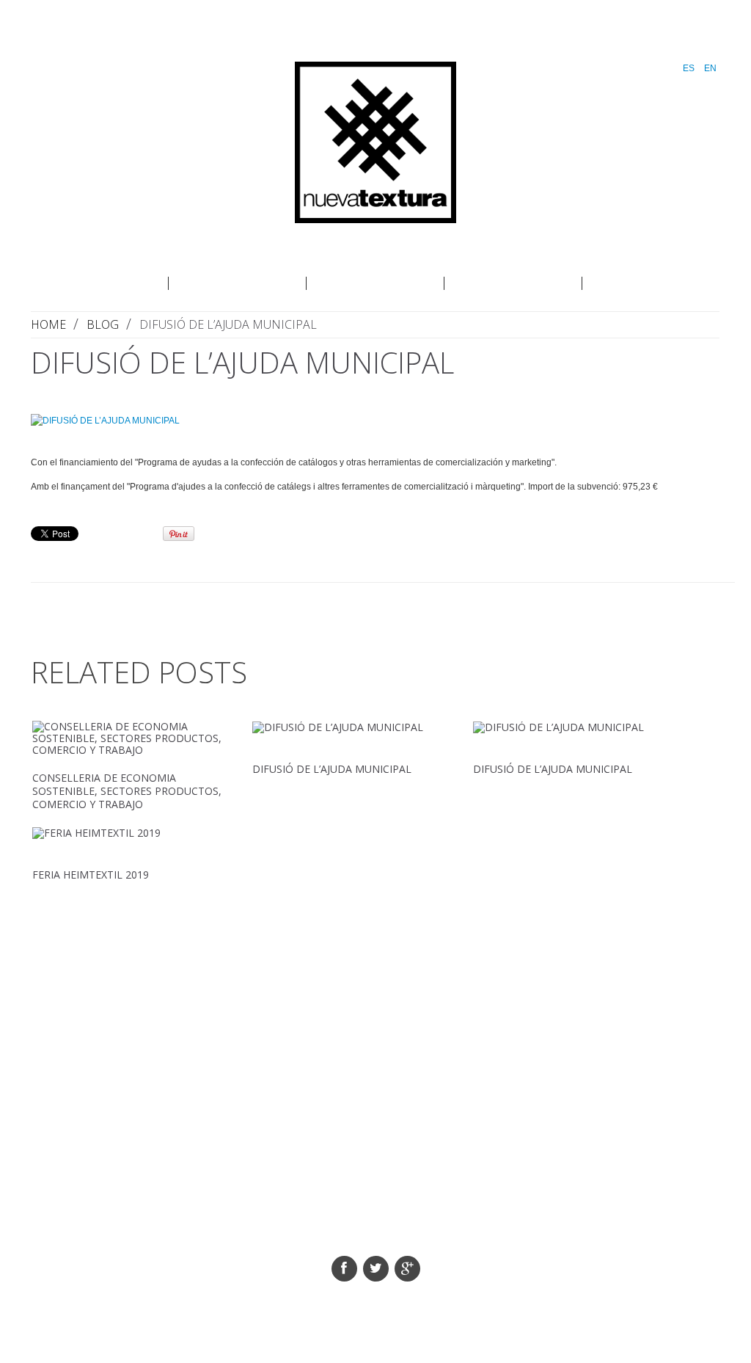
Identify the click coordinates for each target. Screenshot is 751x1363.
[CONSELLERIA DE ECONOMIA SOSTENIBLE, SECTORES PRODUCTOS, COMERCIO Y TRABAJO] (128, 738)
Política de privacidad (393, 1239)
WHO (99, 283)
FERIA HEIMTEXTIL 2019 (90, 875)
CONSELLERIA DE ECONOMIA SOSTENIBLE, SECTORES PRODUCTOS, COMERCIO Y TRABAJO (126, 791)
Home (48, 324)
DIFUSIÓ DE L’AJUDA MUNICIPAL (331, 769)
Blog (651, 283)
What (237, 283)
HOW (375, 283)
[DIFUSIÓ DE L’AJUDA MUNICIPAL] (383, 420)
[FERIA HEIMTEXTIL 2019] (128, 832)
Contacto (513, 283)
